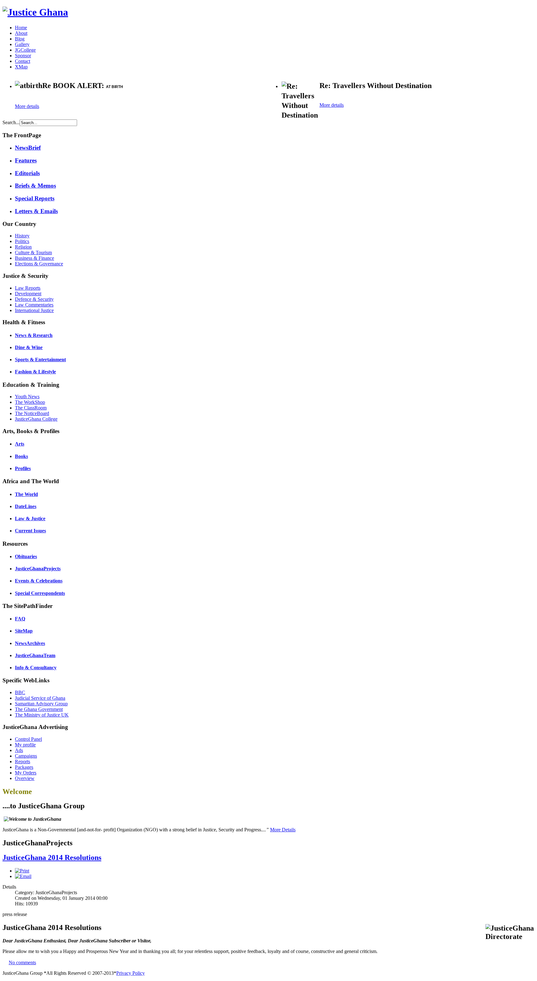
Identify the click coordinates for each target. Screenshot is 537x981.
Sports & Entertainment (40, 359)
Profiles (23, 468)
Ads (19, 750)
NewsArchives (30, 643)
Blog (20, 38)
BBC (20, 692)
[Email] (23, 876)
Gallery (22, 44)
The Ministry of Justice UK (42, 714)
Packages (24, 767)
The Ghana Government (39, 709)
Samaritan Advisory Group (41, 703)
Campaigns (26, 756)
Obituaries (26, 556)
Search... (11, 122)
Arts (19, 443)
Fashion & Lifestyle (35, 371)
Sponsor (23, 55)
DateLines (25, 506)
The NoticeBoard (32, 413)
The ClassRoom (31, 407)
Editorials (27, 173)
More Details (283, 829)
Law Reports (27, 288)
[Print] (22, 870)
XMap (21, 66)
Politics (22, 241)
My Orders (25, 772)
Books (21, 456)
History (22, 235)
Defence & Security (34, 299)
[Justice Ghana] (35, 12)
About (21, 33)
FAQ (20, 618)
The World (26, 494)
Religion (23, 247)
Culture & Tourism (33, 252)
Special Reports (34, 198)
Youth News (27, 396)
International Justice (34, 310)
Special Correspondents (40, 593)
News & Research (34, 335)
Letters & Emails (36, 211)
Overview (24, 778)
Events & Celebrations (38, 580)
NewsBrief (28, 147)
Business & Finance (34, 258)
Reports (22, 761)
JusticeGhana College (36, 419)
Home (21, 27)
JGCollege (25, 50)
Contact (22, 61)
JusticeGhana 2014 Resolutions (51, 857)
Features (26, 160)
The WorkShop (30, 402)
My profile (25, 744)
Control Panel (28, 739)
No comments (22, 962)
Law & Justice (30, 518)
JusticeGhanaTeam (35, 655)
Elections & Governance (39, 263)
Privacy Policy (130, 973)
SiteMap (24, 630)
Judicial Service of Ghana (40, 698)
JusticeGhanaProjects (38, 568)
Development (28, 293)
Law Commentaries (34, 304)
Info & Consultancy (36, 667)
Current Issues (30, 530)
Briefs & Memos (35, 185)
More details (27, 106)
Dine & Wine (29, 347)
